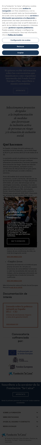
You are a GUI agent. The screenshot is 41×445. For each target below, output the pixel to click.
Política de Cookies (15, 35)
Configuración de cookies (21, 40)
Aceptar (20, 53)
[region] (20, 28)
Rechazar (20, 46)
